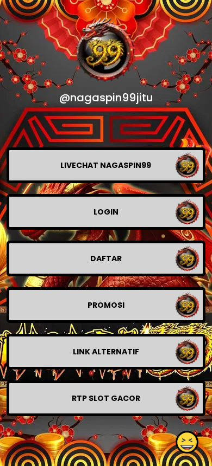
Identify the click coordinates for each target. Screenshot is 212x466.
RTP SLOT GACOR (106, 398)
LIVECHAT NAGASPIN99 (105, 165)
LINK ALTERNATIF (106, 351)
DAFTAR (106, 258)
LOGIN (106, 211)
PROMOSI (106, 305)
